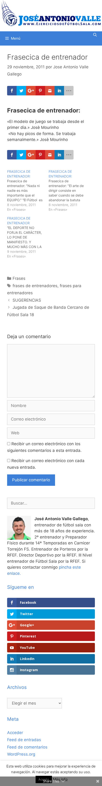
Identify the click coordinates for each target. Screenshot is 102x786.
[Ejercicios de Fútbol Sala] (51, 13)
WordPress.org (21, 754)
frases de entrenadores (35, 285)
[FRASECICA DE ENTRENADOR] (28, 237)
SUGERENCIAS (27, 300)
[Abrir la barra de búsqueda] (95, 34)
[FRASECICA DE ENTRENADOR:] (28, 190)
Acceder (15, 732)
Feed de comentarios (27, 747)
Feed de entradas (24, 739)
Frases (19, 278)
